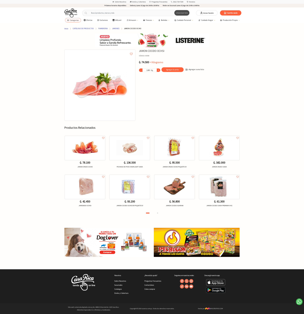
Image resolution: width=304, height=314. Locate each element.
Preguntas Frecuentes (159, 2)
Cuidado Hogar (207, 20)
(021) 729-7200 (178, 2)
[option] (99, 85)
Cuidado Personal (184, 20)
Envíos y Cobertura (139, 2)
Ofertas (89, 20)
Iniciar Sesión (208, 13)
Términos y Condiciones (102, 310)
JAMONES (115, 28)
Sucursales (118, 285)
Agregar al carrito (172, 70)
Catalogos (118, 289)
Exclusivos (104, 20)
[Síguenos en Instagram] (191, 281)
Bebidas (164, 20)
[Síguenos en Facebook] (182, 281)
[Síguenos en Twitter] (186, 281)
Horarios (192, 2)
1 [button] (147, 213)
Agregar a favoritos (85, 135)
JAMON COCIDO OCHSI (132, 28)
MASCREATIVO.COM (216, 308)
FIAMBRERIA (103, 28)
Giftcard (118, 20)
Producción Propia (230, 20)
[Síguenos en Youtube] (191, 286)
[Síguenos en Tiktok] (182, 286)
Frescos (149, 20)
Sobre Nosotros (120, 2)
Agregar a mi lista (99, 51)
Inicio (66, 28)
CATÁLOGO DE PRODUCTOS (83, 28)
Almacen (132, 20)
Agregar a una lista (195, 69)
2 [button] (157, 213)
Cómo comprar (149, 289)
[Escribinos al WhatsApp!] (299, 302)
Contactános (149, 285)
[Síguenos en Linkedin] (186, 286)
